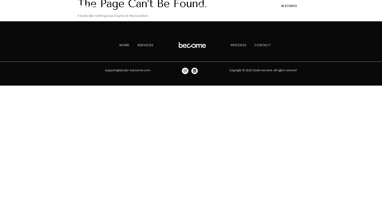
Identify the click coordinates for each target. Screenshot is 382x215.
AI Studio (289, 6)
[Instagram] (185, 71)
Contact (264, 6)
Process (242, 6)
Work (203, 6)
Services (221, 6)
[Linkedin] (194, 71)
